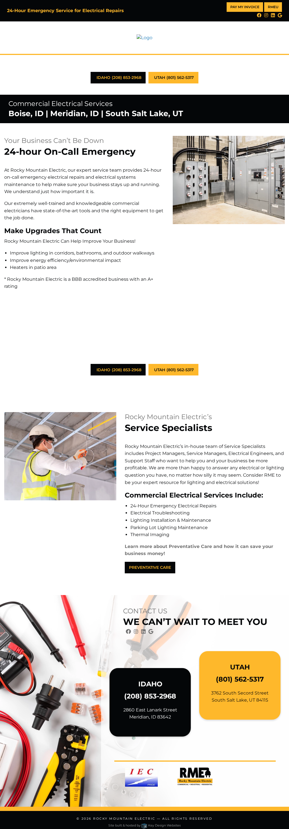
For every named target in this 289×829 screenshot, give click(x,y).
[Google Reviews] (280, 15)
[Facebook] (259, 15)
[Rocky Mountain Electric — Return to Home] (144, 37)
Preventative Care (150, 567)
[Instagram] (266, 15)
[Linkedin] (273, 15)
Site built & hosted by (144, 825)
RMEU (273, 7)
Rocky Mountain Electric (124, 819)
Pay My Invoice (244, 7)
